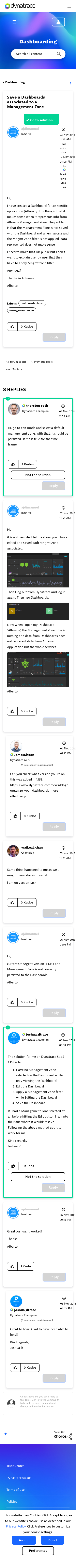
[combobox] (38, 54)
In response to (38, 765)
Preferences (38, 1551)
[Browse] (16, 22)
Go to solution (41, 120)
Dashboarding (15, 82)
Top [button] (5, 1434)
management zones (21, 310)
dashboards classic (32, 303)
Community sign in (58, 22)
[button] (24, 1540)
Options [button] (70, 82)
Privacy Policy (16, 1526)
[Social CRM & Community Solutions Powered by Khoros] (63, 1435)
